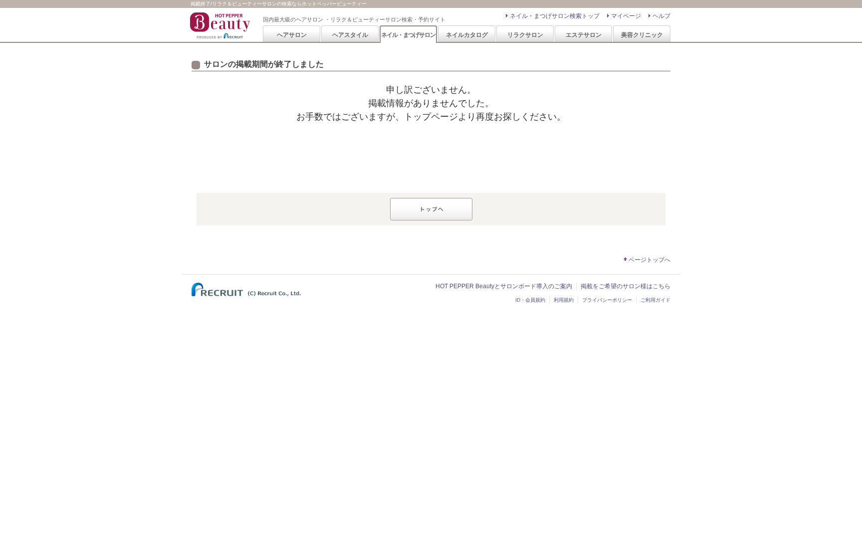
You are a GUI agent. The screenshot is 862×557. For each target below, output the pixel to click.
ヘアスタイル (350, 34)
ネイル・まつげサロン (408, 34)
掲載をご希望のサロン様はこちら (625, 286)
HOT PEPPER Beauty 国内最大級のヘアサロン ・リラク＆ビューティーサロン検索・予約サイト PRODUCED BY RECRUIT (221, 25)
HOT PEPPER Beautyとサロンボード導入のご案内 (503, 286)
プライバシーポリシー (607, 300)
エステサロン (584, 34)
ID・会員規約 (530, 300)
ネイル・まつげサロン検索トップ (555, 15)
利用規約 (564, 300)
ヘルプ (661, 15)
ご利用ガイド (655, 300)
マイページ (626, 15)
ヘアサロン (292, 34)
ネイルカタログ (467, 34)
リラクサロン (525, 34)
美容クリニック (642, 34)
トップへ (431, 209)
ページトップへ (649, 259)
